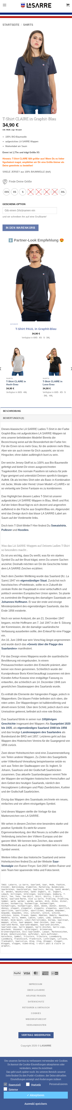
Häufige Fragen (36, 996)
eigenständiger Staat (33, 580)
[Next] (64, 71)
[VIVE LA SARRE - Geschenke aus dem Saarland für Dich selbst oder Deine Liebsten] (36, 5)
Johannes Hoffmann (14, 601)
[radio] (6, 192)
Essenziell (15, 1084)
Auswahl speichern (35, 1103)
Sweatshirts (58, 525)
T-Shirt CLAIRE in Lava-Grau (52, 383)
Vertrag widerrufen (36, 1035)
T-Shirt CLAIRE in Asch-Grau (16, 383)
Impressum (35, 984)
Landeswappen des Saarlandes (41, 732)
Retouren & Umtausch (36, 1007)
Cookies (36, 1013)
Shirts (28, 24)
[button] (5, 5)
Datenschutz (36, 1002)
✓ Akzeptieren (35, 1095)
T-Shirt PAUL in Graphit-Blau (35, 329)
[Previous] (8, 71)
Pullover (6, 530)
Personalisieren (58, 1084)
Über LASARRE (36, 990)
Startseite (11, 24)
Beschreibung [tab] (12, 411)
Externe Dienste (13, 1090)
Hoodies (23, 530)
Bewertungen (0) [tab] (13, 418)
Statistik (36, 1084)
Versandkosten (36, 1025)
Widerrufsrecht (36, 1019)
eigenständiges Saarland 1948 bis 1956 (42, 727)
